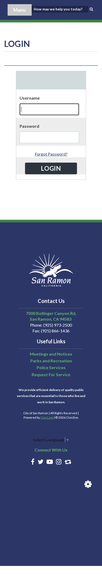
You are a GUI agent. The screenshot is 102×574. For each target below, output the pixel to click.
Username (30, 97)
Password (29, 126)
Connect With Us (51, 449)
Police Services (51, 367)
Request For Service (51, 374)
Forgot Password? (51, 153)
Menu (19, 10)
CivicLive (47, 417)
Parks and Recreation (51, 360)
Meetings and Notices (51, 353)
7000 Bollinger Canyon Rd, (51, 313)
